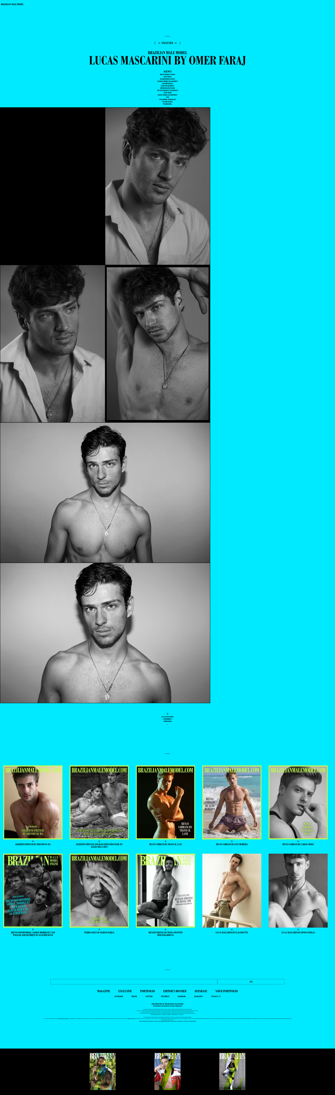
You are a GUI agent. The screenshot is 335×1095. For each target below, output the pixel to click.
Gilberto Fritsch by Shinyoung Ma (33, 844)
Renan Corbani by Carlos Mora (298, 844)
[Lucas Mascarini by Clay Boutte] (231, 891)
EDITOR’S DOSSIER (174, 991)
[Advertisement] (167, 23)
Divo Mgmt (167, 77)
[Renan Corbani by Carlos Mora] (298, 802)
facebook (182, 996)
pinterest (165, 996)
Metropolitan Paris (167, 88)
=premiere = (167, 719)
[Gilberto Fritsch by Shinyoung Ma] (32, 802)
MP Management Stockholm (167, 90)
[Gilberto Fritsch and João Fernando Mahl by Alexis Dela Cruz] (99, 802)
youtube (149, 996)
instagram (119, 996)
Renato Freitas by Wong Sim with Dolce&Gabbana (166, 933)
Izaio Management (167, 86)
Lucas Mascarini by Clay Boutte (232, 932)
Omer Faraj (167, 721)
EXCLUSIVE (125, 991)
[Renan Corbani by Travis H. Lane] (165, 802)
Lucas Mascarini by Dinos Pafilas (298, 932)
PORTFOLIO (147, 991)
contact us (215, 996)
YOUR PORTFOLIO (226, 991)
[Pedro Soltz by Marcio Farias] (99, 891)
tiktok (134, 996)
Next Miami (168, 93)
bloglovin (198, 996)
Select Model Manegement (167, 95)
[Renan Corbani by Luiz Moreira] (231, 802)
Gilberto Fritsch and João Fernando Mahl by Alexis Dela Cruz (99, 845)
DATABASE (201, 991)
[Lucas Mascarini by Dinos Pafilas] (298, 891)
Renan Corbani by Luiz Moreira (232, 844)
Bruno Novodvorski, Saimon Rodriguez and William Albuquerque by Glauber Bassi (33, 933)
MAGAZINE (103, 991)
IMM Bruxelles (167, 83)
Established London (167, 79)
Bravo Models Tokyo (167, 74)
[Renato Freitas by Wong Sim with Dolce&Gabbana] (165, 891)
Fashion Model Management (167, 81)
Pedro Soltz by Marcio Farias (99, 932)
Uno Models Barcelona (167, 99)
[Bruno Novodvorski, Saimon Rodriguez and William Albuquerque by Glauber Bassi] (32, 891)
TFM (167, 97)
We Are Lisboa (167, 102)
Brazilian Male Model (12, 4)
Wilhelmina (167, 104)
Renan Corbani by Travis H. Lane (165, 844)
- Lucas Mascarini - (167, 717)
